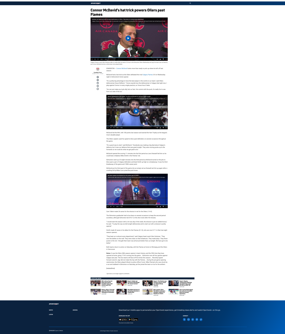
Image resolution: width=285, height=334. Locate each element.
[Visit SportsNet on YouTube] (188, 319)
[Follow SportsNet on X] (184, 319)
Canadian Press (98, 72)
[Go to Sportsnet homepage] (96, 3)
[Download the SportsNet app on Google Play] (133, 319)
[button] (190, 3)
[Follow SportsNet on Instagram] (196, 319)
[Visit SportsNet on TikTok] (201, 319)
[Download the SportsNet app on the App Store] (123, 319)
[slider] (129, 57)
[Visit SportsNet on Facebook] (192, 319)
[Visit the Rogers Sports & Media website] (56, 330)
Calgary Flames (148, 75)
